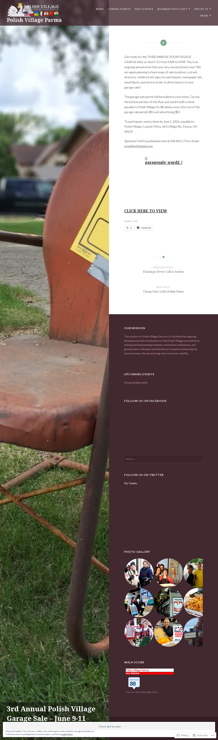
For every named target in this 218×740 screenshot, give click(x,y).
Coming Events (119, 9)
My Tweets (130, 483)
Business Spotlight (172, 9)
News (100, 9)
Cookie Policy (67, 734)
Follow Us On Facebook (145, 400)
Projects (201, 9)
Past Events (144, 9)
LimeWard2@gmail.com (138, 146)
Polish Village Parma (34, 19)
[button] (139, 573)
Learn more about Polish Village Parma (142, 692)
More (204, 15)
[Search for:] (163, 458)
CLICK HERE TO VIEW (145, 210)
